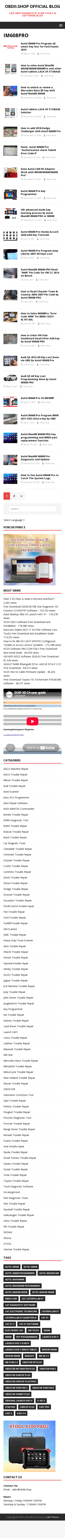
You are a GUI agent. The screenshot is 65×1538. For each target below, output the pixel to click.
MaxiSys (29, 1355)
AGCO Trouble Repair (15, 774)
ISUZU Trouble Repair (15, 974)
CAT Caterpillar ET (33, 1298)
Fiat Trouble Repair (14, 911)
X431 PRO (44, 1407)
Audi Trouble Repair (14, 786)
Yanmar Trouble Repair (16, 1249)
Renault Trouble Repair (16, 1135)
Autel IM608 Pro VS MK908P (37, 398)
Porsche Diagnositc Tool (17, 1117)
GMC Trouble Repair (14, 934)
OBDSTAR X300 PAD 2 (16, 1387)
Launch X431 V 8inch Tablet (21, 1349)
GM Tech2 (33, 1330)
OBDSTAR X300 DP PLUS (17, 1375)
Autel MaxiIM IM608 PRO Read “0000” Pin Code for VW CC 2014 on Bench (40, 272)
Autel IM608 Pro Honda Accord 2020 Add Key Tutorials (39, 233)
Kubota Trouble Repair (16, 1020)
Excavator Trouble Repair (17, 900)
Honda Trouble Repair (15, 957)
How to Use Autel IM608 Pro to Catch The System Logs (40, 476)
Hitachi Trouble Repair (15, 951)
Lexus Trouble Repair (15, 1037)
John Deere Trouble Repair (18, 997)
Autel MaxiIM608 (14, 1279)
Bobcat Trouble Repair (16, 831)
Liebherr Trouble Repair (16, 1043)
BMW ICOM (11, 1298)
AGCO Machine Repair (15, 768)
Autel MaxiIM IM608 (43, 1292)
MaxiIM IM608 (12, 1355)
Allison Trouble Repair (15, 780)
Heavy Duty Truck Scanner (18, 940)
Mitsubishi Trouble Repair (17, 1066)
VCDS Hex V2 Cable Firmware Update (24, 671)
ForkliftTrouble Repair (15, 923)
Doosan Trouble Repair (16, 894)
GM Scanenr (10, 929)
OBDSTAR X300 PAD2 (43, 1387)
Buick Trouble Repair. (15, 837)
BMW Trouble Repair (15, 826)
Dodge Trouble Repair (15, 889)
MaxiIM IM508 (49, 1349)
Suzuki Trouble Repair (15, 1169)
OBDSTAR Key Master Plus (20, 1368)
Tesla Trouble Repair (15, 1175)
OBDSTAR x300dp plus (17, 1394)
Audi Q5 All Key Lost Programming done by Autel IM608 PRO (38, 379)
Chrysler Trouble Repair (16, 860)
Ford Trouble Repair (14, 917)
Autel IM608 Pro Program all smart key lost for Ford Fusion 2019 (39, 46)
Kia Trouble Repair (13, 1014)
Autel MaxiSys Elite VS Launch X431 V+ (25, 614)
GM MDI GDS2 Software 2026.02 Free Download (31, 656)
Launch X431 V (50, 1336)
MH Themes (53, 1517)
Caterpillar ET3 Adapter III (20, 1317)
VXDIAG (7, 1232)
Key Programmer (13, 1009)
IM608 (8, 1336)
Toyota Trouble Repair (16, 1180)
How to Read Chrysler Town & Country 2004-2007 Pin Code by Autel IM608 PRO (40, 294)
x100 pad (10, 1407)
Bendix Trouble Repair (15, 814)
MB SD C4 (44, 1355)
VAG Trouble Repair (14, 1203)
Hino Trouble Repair (14, 946)
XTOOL (7, 1243)
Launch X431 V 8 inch (17, 1343)
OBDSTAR (9, 1089)
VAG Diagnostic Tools (15, 1198)
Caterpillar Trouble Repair (17, 848)
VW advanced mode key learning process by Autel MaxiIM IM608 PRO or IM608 (37, 212)
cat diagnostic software (20, 1305)
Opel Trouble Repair (14, 1100)
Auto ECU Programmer (16, 797)
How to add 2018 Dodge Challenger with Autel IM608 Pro (41, 129)
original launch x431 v (18, 1400)
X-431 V (41, 1400)
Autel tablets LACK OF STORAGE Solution (40, 111)
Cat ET (45, 1317)
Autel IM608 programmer (19, 1273)
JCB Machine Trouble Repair (19, 986)
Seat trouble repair (13, 1146)
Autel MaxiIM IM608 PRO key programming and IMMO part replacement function (39, 437)
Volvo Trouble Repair (15, 1220)
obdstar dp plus (32, 1362)
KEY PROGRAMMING (26, 1336)
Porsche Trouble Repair (16, 1123)
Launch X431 (10, 1032)
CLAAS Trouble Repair (15, 866)
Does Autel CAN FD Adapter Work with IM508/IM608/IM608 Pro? (39, 172)
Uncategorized (11, 1192)
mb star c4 (11, 1362)
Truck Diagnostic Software (18, 1186)
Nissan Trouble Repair (15, 1083)
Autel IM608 (30, 1266)
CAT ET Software (28, 1324)
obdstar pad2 (48, 1368)
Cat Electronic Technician (21, 1311)
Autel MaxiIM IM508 (16, 1292)
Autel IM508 (12, 1266)
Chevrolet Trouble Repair (17, 854)
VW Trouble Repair (13, 1226)
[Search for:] (32, 509)
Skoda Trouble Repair (15, 1152)
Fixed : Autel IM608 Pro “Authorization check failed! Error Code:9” (38, 150)
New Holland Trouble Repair (19, 1077)
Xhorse (7, 1238)
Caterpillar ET (50, 1311)
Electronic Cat (14, 1330)
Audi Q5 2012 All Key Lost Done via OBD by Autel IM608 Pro (40, 359)
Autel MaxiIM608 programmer (22, 1285)
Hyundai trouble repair (15, 963)
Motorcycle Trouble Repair (18, 1072)
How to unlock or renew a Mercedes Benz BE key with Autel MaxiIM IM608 (38, 90)
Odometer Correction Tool (18, 1095)
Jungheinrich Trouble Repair (18, 1003)
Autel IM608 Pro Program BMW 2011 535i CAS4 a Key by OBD (40, 417)
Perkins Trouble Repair (16, 1106)
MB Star (8, 1054)
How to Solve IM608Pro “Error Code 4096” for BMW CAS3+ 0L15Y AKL (39, 316)
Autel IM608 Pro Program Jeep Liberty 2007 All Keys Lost (39, 252)
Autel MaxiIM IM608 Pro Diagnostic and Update (35, 458)
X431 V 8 (21, 1413)
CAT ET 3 (9, 1324)
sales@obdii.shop (21, 1489)
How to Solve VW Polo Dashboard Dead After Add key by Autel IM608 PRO (40, 338)
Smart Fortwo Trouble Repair (19, 1157)
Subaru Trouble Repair (15, 1163)
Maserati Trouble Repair (17, 1049)
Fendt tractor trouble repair (18, 906)
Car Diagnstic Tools (14, 843)
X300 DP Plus (27, 1407)
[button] (60, 25)
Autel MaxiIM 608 (49, 1273)
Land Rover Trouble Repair (18, 1026)
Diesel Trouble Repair (15, 883)
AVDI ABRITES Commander (18, 808)
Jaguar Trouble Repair (15, 980)
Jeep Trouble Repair (14, 992)
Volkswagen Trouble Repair (18, 1215)
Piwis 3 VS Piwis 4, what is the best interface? (28, 598)
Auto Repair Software (15, 803)
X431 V (8, 1413)
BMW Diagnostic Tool (15, 820)
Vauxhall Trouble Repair (16, 1209)
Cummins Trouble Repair (17, 871)
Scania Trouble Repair (15, 1140)
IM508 (47, 1330)
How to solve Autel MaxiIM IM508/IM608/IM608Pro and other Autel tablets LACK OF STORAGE (41, 68)
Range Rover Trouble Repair (19, 1129)
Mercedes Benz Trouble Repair (20, 1060)
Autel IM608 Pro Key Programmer (33, 192)
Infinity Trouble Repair (15, 969)
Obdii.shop (45, 53)
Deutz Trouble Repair (15, 877)
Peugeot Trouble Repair (16, 1112)
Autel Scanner (11, 791)
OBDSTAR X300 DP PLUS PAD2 (20, 1381)
